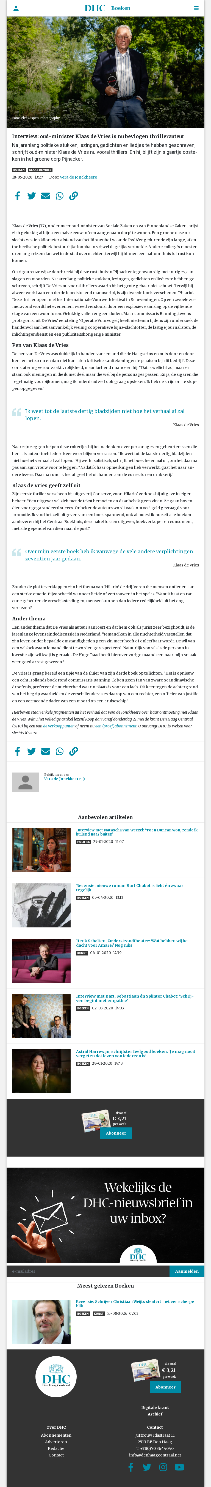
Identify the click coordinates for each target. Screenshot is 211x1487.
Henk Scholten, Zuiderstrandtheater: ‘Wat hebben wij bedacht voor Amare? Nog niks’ (133, 943)
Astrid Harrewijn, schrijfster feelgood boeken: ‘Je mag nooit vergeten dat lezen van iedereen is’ (135, 1054)
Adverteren (56, 1441)
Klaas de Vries (40, 169)
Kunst (82, 953)
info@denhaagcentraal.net (155, 1455)
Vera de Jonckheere (78, 177)
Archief (155, 1414)
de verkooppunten (58, 726)
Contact (56, 1455)
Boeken (121, 8)
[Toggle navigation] (196, 8)
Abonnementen (56, 1435)
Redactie (56, 1448)
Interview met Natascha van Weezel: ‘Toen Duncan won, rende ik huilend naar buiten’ (137, 832)
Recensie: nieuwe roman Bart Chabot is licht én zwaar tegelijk (129, 888)
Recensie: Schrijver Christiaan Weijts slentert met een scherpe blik (135, 1303)
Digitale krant (155, 1407)
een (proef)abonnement (116, 726)
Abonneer (116, 1133)
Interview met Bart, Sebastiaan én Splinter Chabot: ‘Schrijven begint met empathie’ (135, 998)
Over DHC (56, 1427)
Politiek (83, 842)
